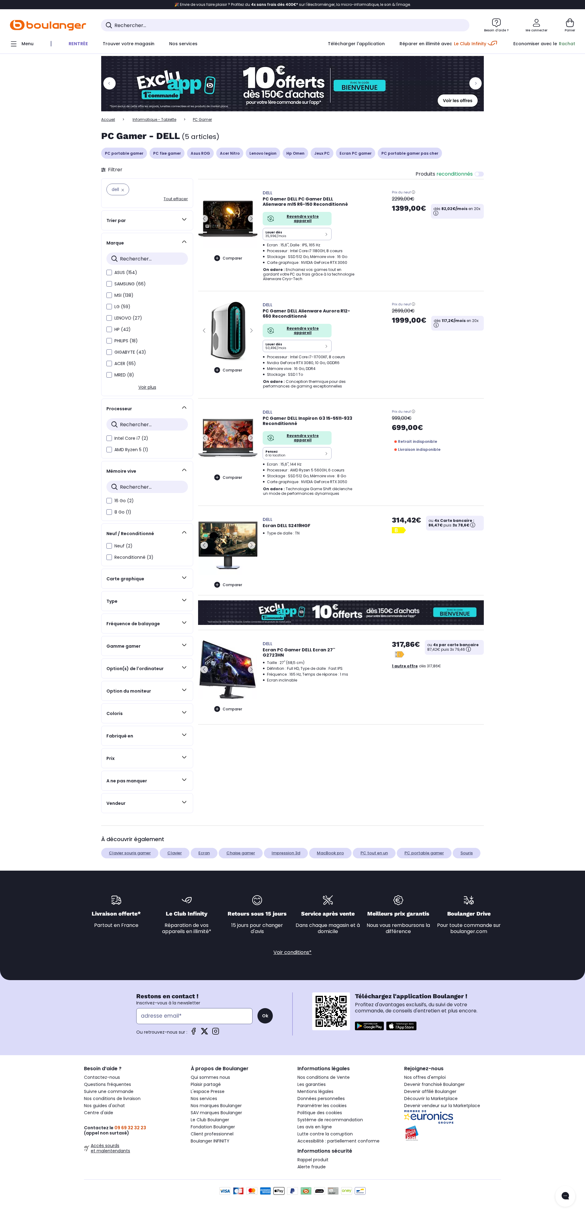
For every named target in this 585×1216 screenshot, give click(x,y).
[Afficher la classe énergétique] (399, 530)
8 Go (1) (122, 512)
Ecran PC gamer (356, 153)
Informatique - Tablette (154, 119)
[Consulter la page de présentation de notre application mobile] (369, 1026)
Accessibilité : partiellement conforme (338, 1141)
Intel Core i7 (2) (131, 438)
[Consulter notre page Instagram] (215, 1033)
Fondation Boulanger (213, 1127)
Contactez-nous (102, 1077)
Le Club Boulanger (210, 1120)
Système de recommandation (330, 1120)
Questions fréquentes (107, 1084)
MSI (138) (123, 295)
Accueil (108, 119)
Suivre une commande (108, 1091)
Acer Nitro (230, 153)
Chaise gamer (240, 853)
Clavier (174, 853)
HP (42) (122, 329)
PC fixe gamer (167, 153)
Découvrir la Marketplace (431, 1098)
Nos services (204, 1098)
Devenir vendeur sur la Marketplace (442, 1106)
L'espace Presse (208, 1091)
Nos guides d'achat (104, 1106)
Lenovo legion (263, 153)
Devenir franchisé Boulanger (434, 1084)
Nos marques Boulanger (216, 1106)
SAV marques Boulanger (216, 1113)
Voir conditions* (292, 952)
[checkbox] (109, 272)
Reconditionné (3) (133, 557)
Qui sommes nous (210, 1077)
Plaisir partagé (206, 1084)
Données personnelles (321, 1098)
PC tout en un (374, 853)
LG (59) (122, 307)
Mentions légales (315, 1091)
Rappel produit (312, 1160)
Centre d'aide (98, 1113)
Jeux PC (322, 153)
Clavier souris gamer (130, 853)
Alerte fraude (311, 1167)
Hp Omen (295, 153)
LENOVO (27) (128, 318)
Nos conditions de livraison (112, 1098)
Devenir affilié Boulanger (430, 1091)
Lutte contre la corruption (325, 1134)
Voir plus (147, 387)
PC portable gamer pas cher (409, 153)
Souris (466, 853)
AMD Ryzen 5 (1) (131, 450)
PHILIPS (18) (126, 341)
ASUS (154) (125, 272)
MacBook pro (330, 853)
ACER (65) (125, 363)
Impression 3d (286, 853)
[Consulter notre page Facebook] (193, 1033)
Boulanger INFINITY (210, 1141)
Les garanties (311, 1084)
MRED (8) (124, 375)
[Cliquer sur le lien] (292, 83)
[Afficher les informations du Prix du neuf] (413, 192)
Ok (265, 1016)
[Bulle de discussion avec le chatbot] (565, 1196)
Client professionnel (212, 1134)
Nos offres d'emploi (425, 1077)
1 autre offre (405, 666)
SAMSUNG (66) (130, 284)
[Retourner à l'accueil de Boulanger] (48, 25)
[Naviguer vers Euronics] (452, 1117)
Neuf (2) (123, 546)
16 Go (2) (124, 501)
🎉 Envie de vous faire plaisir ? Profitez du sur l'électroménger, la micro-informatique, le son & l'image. (292, 4)
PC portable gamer (124, 153)
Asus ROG (200, 153)
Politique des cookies (319, 1113)
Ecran (204, 853)
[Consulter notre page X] (204, 1033)
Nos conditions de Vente (323, 1077)
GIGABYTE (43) (130, 352)
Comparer (232, 258)
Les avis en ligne (314, 1127)
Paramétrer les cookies (322, 1106)
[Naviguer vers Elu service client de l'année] (452, 1133)
